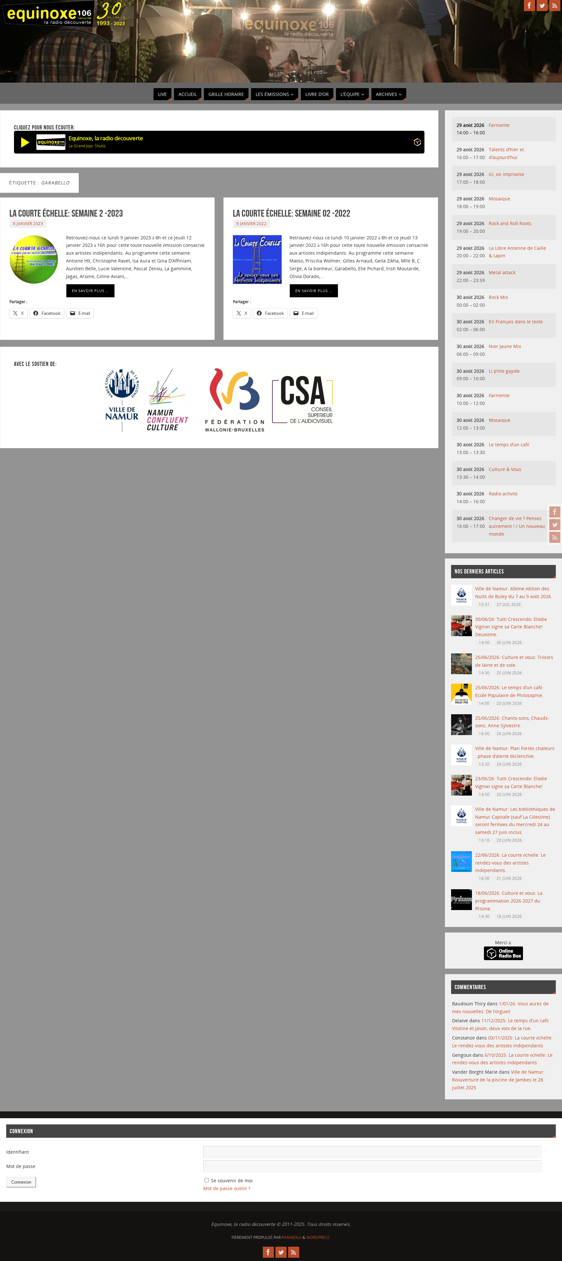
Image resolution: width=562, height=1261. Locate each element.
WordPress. (318, 1237)
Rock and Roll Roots (510, 223)
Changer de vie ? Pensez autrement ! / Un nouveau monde (517, 526)
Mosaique (499, 198)
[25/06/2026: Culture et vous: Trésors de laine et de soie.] (461, 672)
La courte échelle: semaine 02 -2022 (291, 213)
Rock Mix (498, 297)
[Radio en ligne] (417, 143)
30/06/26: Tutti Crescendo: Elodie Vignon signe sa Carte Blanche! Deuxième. (511, 627)
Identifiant (17, 1152)
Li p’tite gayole (504, 371)
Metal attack (502, 272)
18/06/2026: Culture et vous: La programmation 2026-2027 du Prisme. (508, 901)
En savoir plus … (90, 290)
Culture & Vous (505, 469)
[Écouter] (25, 142)
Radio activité (503, 493)
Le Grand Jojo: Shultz (87, 146)
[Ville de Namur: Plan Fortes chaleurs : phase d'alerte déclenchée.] (461, 763)
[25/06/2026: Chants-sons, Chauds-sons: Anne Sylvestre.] (461, 733)
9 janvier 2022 (251, 223)
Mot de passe (20, 1166)
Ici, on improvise (506, 174)
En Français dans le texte (516, 321)
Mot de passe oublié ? (226, 1188)
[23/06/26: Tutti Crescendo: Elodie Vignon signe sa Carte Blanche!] (461, 794)
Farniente (499, 125)
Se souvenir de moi (232, 1180)
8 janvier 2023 (28, 223)
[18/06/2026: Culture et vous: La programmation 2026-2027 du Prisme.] (461, 908)
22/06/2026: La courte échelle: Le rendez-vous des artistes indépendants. (510, 863)
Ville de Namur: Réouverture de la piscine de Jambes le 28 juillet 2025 (498, 1080)
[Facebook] (554, 511)
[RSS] (554, 537)
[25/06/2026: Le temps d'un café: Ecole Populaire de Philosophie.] (461, 703)
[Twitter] (554, 524)
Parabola (291, 1237)
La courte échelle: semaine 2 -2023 (66, 213)
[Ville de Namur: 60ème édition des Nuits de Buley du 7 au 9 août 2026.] (461, 604)
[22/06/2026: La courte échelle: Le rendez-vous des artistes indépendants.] (461, 870)
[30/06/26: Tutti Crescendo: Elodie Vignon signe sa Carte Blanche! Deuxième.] (461, 634)
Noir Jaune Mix (505, 346)
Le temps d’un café (509, 444)
